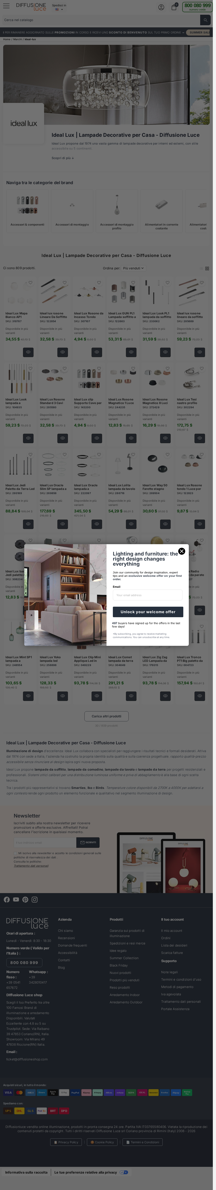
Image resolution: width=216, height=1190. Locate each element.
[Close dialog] (181, 551)
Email (116, 586)
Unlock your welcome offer (148, 612)
